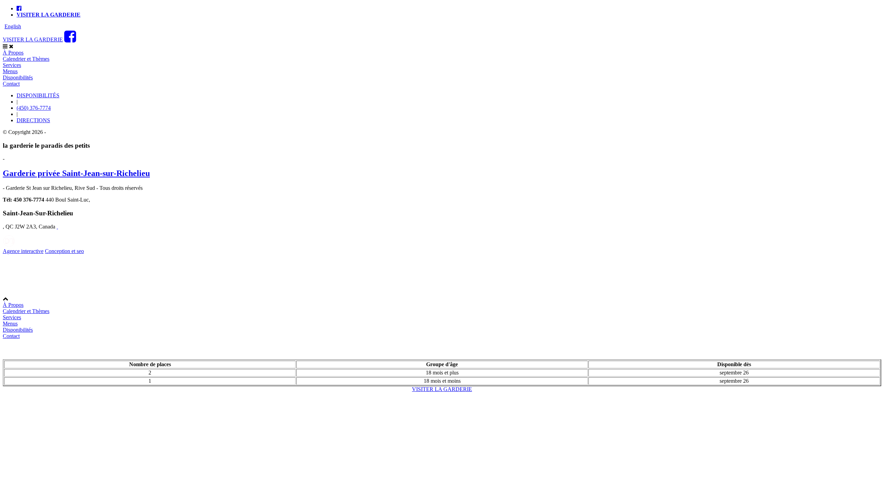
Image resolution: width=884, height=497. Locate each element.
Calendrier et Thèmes (26, 59)
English (12, 26)
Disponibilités (18, 77)
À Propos (13, 53)
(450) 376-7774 (34, 108)
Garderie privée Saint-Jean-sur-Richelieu (76, 173)
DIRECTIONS (33, 120)
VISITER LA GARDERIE (33, 39)
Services (12, 65)
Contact (11, 84)
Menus (10, 71)
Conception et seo (64, 251)
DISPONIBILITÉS (38, 95)
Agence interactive (23, 251)
